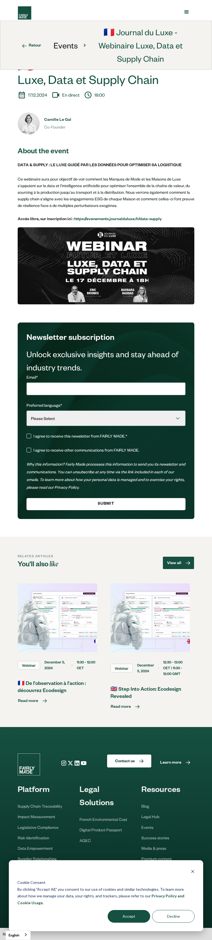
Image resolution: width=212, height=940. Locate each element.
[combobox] (18, 935)
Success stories (155, 837)
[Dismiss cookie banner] (193, 872)
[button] (186, 12)
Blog (145, 806)
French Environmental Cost (103, 819)
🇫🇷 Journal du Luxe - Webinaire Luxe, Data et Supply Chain (141, 45)
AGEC (85, 840)
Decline (173, 916)
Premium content (156, 858)
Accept (129, 916)
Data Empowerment (35, 848)
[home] (24, 13)
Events (66, 45)
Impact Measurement (36, 816)
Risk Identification (33, 837)
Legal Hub (150, 816)
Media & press (153, 848)
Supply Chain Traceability (40, 806)
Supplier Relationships (37, 858)
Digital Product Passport (101, 829)
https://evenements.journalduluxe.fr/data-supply (118, 219)
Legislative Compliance (38, 827)
